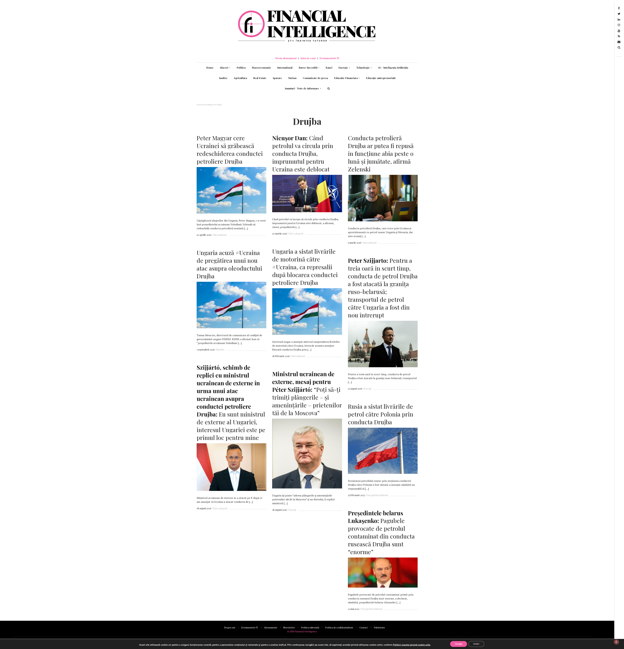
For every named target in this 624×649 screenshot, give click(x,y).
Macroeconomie (261, 67)
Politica (241, 67)
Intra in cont (308, 58)
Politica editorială (310, 627)
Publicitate (379, 627)
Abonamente (270, 627)
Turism (292, 78)
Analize (223, 78)
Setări (476, 643)
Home (210, 67)
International (284, 67)
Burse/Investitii (309, 67)
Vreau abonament (286, 58)
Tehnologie (364, 67)
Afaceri (225, 67)
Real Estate (259, 78)
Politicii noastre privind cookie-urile (411, 644)
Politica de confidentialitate (339, 627)
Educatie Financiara (347, 78)
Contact (363, 627)
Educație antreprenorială (381, 78)
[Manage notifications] (616, 641)
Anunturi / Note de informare (303, 88)
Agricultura (240, 78)
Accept (458, 643)
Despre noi (229, 627)
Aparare (277, 78)
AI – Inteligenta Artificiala (393, 67)
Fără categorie (296, 233)
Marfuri (220, 349)
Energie (344, 67)
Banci (329, 67)
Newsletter (289, 627)
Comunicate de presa (315, 78)
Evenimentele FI (329, 58)
